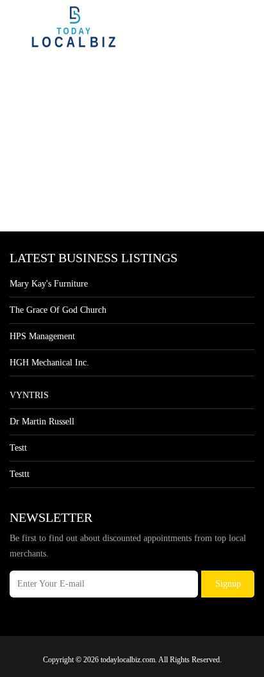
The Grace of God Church (58, 310)
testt (18, 448)
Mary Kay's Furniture (49, 283)
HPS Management (42, 336)
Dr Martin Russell (42, 421)
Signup (228, 584)
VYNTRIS (29, 395)
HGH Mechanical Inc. (49, 362)
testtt (19, 474)
